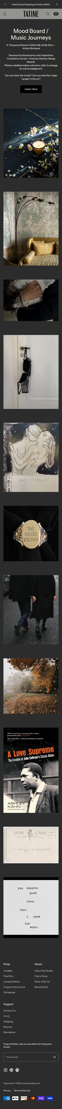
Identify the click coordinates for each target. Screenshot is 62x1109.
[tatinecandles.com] (31, 14)
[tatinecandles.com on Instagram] (5, 1070)
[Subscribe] (54, 1057)
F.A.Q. (6, 1016)
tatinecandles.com (31, 1083)
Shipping (8, 1021)
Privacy (7, 1090)
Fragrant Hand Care (14, 987)
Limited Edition (11, 981)
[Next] (57, 4)
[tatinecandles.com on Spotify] (17, 1070)
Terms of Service (22, 1090)
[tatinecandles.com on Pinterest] (11, 1070)
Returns (7, 1026)
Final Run (8, 976)
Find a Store (41, 976)
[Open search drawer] (47, 13)
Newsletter (9, 1032)
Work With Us (42, 981)
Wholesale (9, 992)
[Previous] (5, 4)
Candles (7, 970)
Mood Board (41, 987)
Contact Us (9, 1010)
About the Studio (43, 970)
